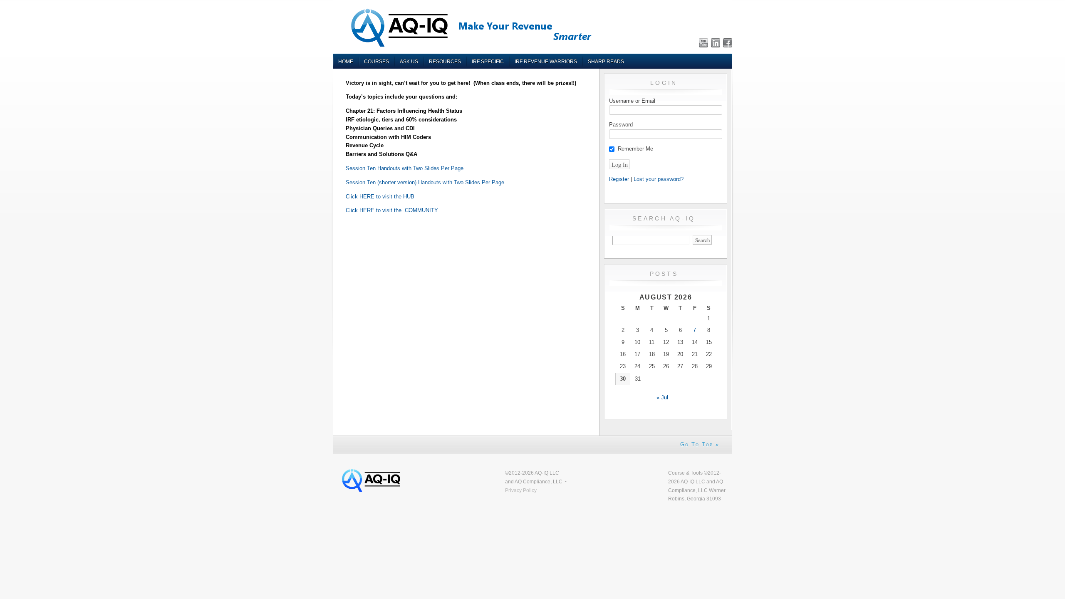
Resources (445, 61)
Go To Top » (699, 444)
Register (619, 179)
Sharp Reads (606, 61)
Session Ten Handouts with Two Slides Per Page (404, 168)
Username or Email (632, 101)
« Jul (662, 397)
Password (621, 124)
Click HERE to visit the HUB (380, 196)
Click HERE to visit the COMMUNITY (392, 210)
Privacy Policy (521, 490)
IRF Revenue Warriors (546, 61)
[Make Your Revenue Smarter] (470, 46)
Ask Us (409, 61)
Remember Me (635, 149)
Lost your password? (659, 179)
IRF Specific (488, 61)
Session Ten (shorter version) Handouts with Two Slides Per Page (425, 182)
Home (345, 61)
